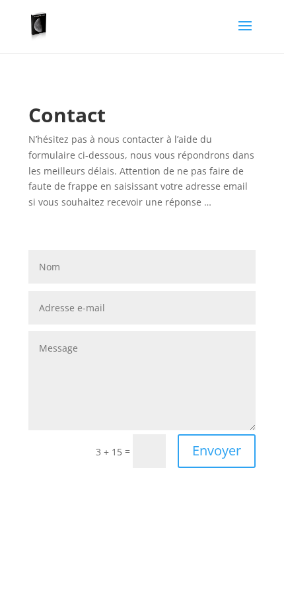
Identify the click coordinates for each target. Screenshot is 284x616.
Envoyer (216, 450)
